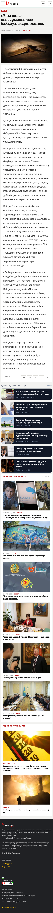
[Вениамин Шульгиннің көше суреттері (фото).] (26, 536)
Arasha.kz (26, 31)
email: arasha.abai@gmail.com (14, 901)
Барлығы (46, 477)
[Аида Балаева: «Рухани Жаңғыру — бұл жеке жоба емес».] (26, 617)
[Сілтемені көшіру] (47, 377)
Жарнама (6, 866)
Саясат (6, 807)
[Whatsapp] (41, 377)
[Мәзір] (3, 3)
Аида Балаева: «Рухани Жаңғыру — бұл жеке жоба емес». (26, 638)
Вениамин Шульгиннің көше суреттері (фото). (24, 556)
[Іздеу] (50, 3)
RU (43, 3)
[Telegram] (29, 377)
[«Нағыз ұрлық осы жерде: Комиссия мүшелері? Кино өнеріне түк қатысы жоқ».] (26, 496)
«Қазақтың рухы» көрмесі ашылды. (22, 677)
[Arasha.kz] (12, 3)
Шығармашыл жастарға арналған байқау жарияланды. (25, 597)
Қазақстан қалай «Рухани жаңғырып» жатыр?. (23, 716)
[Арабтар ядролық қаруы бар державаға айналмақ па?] (26, 790)
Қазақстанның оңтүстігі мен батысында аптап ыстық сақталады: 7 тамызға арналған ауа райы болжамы (25, 768)
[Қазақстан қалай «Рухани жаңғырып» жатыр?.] (26, 696)
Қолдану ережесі (9, 907)
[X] (35, 377)
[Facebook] (23, 377)
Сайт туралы (7, 863)
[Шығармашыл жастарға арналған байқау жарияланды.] (26, 577)
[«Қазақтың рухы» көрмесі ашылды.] (26, 658)
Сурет (19, 513)
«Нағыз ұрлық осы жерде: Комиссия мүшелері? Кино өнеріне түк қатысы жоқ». (25, 516)
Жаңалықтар (9, 763)
